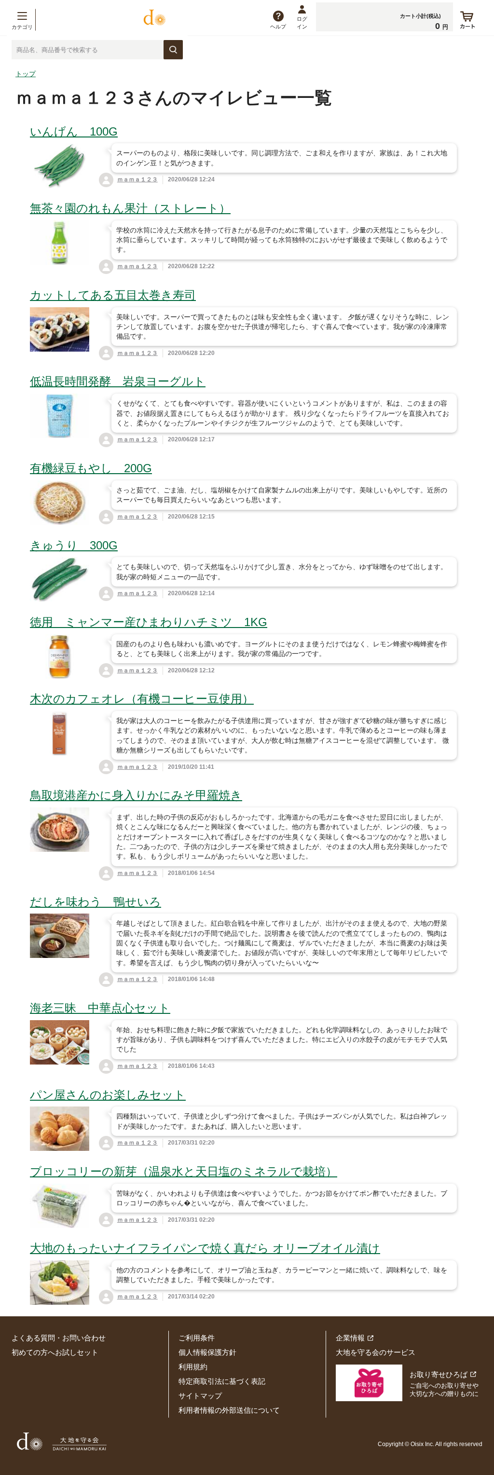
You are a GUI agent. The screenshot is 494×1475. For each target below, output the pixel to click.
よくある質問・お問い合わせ (59, 1338)
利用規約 (192, 1367)
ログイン (302, 22)
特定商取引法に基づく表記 (221, 1381)
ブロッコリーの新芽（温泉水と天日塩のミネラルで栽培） (183, 1171)
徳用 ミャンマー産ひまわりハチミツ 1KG (148, 621)
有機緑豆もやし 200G (91, 468)
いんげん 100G (74, 131)
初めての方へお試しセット (55, 1352)
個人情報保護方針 (207, 1352)
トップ (25, 74)
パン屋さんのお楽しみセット (108, 1094)
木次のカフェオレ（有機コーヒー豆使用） (142, 698)
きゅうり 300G (74, 545)
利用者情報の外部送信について (229, 1410)
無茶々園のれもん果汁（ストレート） (130, 208)
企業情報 (350, 1338)
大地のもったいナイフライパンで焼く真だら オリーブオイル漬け (205, 1248)
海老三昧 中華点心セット (100, 1007)
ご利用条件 (196, 1338)
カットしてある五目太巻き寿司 (113, 294)
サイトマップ (200, 1396)
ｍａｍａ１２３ (137, 179)
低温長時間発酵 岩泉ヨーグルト (118, 381)
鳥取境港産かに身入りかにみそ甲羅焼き (136, 795)
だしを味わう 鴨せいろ (95, 901)
